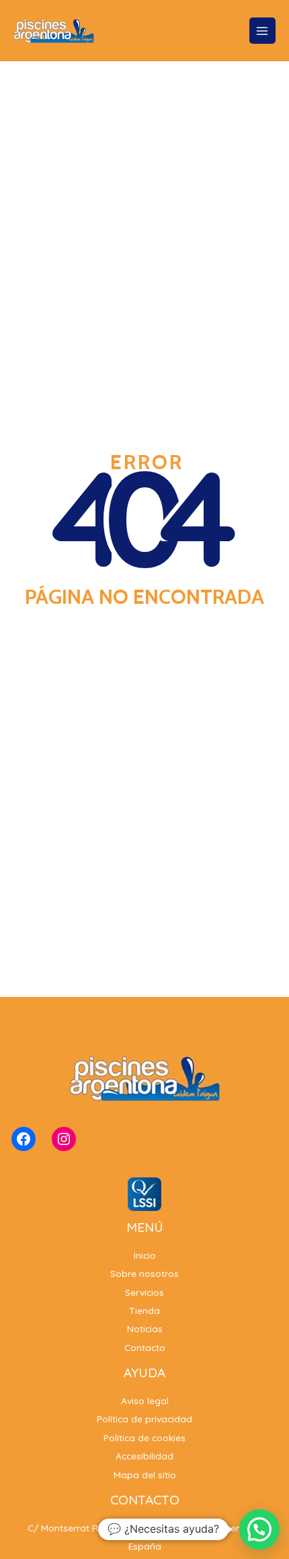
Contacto (144, 1347)
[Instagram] (64, 1139)
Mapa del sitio (145, 1474)
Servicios (144, 1292)
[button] (259, 1529)
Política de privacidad (144, 1418)
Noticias (145, 1328)
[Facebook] (23, 1139)
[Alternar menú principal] (262, 31)
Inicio (145, 1255)
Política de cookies (144, 1437)
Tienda (144, 1310)
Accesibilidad (144, 1455)
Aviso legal (145, 1400)
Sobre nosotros (144, 1273)
